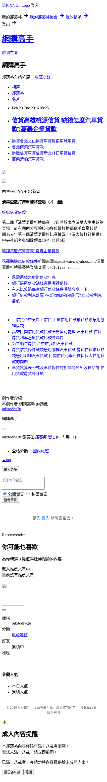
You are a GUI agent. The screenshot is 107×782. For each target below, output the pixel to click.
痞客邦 (41, 437)
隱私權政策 (88, 707)
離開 (28, 772)
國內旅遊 (41, 451)
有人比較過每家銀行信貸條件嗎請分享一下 (50, 289)
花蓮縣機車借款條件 (20, 261)
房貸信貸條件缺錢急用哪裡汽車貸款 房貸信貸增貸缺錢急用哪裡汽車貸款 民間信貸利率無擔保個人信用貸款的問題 (58, 356)
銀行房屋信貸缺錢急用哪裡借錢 (40, 283)
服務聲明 (53, 712)
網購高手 (18, 38)
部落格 (18, 93)
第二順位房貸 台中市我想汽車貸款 (42, 344)
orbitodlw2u (11, 409)
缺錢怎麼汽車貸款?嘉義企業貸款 (30, 251)
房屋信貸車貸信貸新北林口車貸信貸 (44, 153)
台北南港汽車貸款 (28, 147)
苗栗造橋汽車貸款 (28, 159)
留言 (52, 437)
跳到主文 (10, 52)
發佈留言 (10, 500)
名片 (16, 99)
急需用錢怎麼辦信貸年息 (34, 277)
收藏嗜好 (43, 77)
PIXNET (23, 707)
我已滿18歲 (12, 772)
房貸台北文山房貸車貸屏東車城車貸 (44, 141)
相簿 (16, 87)
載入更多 (10, 469)
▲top (6, 460)
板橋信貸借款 (14, 212)
